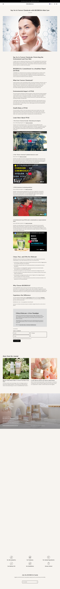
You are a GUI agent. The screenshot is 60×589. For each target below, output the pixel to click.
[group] (30, 1)
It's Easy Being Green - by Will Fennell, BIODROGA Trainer (27, 324)
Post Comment (17, 340)
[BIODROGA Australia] (30, 3)
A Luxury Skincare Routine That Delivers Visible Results (43, 380)
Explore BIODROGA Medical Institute (38, 425)
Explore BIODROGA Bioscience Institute (10, 425)
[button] (55, 4)
